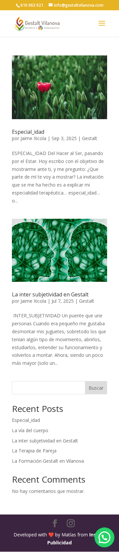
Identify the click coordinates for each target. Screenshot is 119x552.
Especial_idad (28, 131)
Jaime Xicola (33, 138)
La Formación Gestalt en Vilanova (48, 461)
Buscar (96, 388)
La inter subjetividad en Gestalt (50, 294)
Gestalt (89, 138)
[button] (104, 537)
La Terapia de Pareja (34, 450)
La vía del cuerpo (30, 430)
